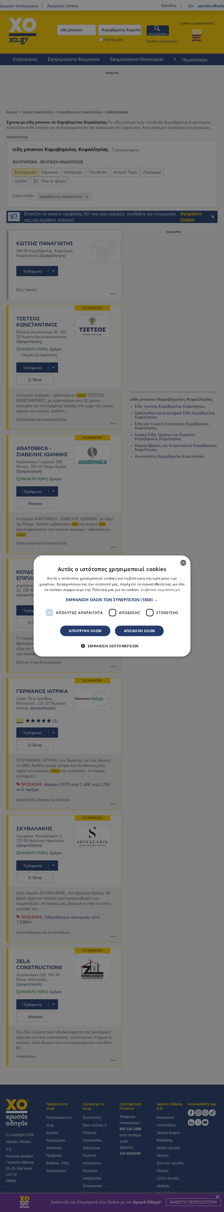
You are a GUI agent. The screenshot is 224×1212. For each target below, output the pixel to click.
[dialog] (112, 606)
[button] (112, 599)
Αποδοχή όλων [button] (139, 630)
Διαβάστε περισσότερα (160, 589)
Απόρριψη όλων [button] (85, 630)
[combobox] (183, 563)
